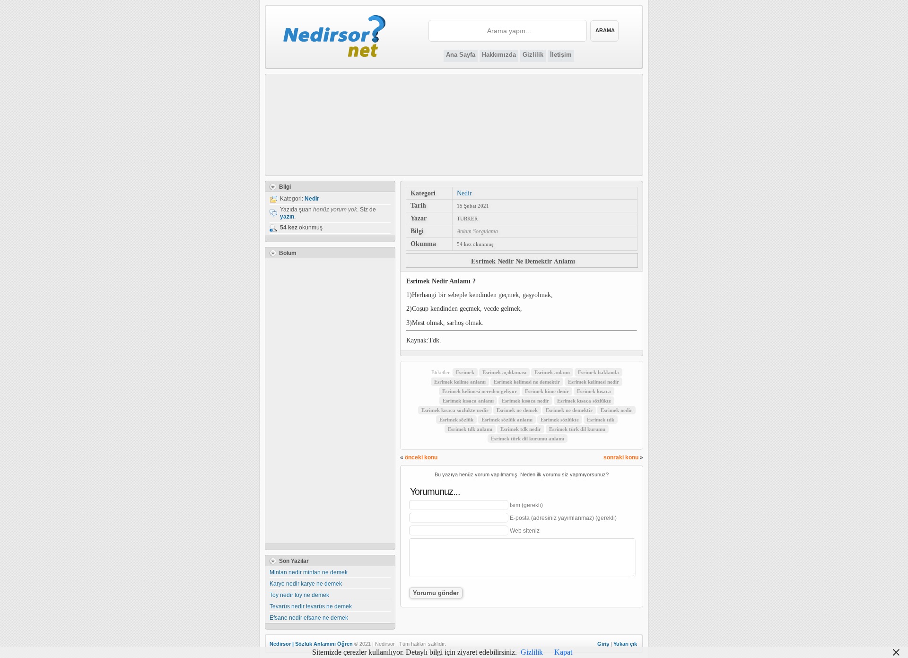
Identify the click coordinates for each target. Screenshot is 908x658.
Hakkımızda (499, 54)
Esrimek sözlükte (560, 419)
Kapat (563, 652)
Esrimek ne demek (517, 410)
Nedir (464, 193)
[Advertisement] (454, 125)
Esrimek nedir (616, 410)
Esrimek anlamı (552, 372)
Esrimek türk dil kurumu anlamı (527, 438)
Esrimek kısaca (594, 391)
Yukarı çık (625, 644)
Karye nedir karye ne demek (306, 584)
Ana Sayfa (460, 54)
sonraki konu (620, 457)
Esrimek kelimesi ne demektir (527, 382)
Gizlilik (533, 54)
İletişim (561, 54)
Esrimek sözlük (456, 419)
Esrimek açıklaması (504, 372)
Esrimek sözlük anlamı (507, 419)
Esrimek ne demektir (569, 410)
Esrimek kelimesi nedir (593, 382)
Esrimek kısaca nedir (525, 401)
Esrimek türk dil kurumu (577, 429)
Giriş (603, 644)
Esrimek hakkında (598, 372)
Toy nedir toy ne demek (299, 595)
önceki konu (421, 457)
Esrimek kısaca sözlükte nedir (455, 410)
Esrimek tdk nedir (520, 429)
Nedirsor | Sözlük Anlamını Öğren (311, 644)
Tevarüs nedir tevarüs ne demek (311, 606)
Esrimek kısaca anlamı (468, 401)
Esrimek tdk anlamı (470, 429)
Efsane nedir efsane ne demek (309, 618)
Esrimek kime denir (547, 391)
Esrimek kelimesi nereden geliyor (479, 391)
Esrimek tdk (600, 419)
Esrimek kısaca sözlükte (584, 401)
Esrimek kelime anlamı (460, 382)
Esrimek (465, 372)
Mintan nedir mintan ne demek (309, 572)
